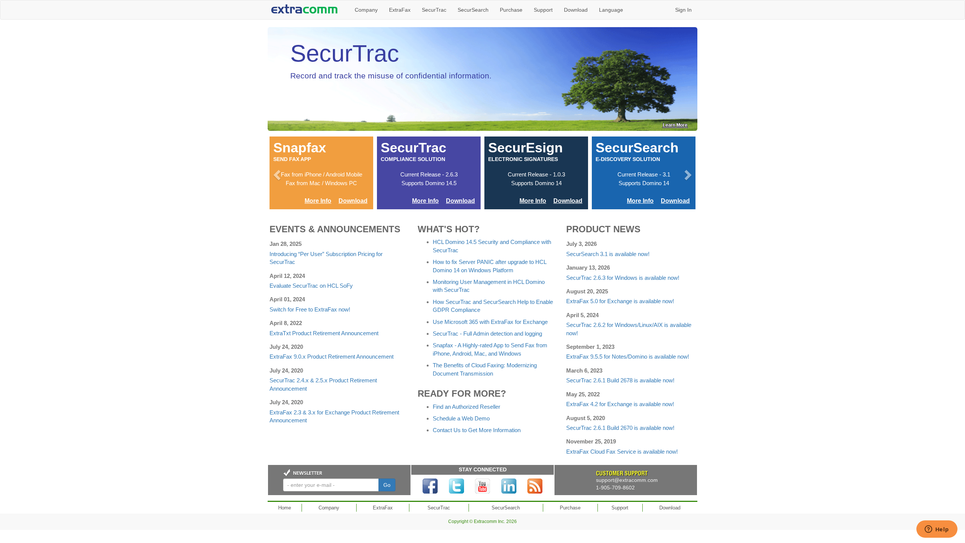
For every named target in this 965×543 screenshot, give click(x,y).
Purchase (511, 10)
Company (366, 10)
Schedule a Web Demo (461, 418)
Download (576, 10)
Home (284, 508)
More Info (318, 201)
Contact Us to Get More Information (477, 430)
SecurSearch (473, 10)
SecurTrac (434, 10)
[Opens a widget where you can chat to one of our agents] (936, 529)
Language (611, 10)
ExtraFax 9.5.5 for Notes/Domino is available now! (627, 356)
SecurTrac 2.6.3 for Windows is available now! (622, 278)
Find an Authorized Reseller (466, 406)
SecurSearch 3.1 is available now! (607, 254)
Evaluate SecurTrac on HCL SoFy (311, 285)
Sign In (683, 10)
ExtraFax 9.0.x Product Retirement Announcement (332, 356)
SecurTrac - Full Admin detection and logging (487, 333)
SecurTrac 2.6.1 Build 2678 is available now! (620, 380)
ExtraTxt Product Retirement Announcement (324, 333)
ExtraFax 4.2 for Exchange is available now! (620, 404)
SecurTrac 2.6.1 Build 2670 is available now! (620, 428)
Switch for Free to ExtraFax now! (310, 309)
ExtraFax (400, 10)
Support (543, 10)
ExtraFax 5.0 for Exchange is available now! (620, 301)
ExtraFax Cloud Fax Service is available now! (622, 451)
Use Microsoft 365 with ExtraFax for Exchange (490, 322)
